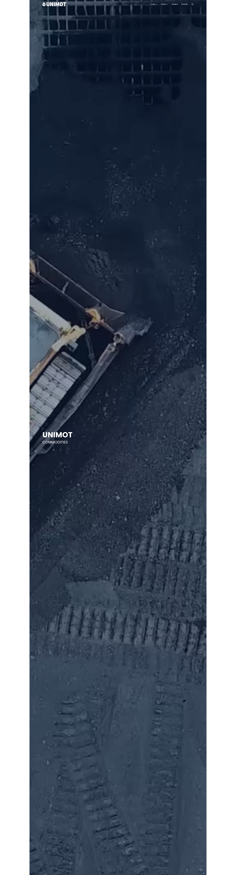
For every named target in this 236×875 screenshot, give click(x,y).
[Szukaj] (192, 4)
